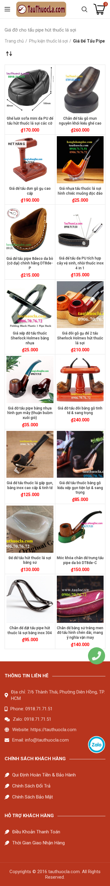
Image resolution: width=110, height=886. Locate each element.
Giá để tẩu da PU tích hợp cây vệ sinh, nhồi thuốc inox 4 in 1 (80, 263)
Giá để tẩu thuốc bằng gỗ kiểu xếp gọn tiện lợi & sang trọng (80, 488)
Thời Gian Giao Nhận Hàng (38, 843)
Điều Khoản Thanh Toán (36, 832)
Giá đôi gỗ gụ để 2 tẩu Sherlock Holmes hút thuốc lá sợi (80, 338)
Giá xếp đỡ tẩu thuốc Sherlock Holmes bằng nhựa (30, 338)
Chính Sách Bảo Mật (32, 797)
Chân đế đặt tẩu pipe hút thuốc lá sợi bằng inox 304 (30, 630)
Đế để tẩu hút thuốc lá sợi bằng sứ (30, 560)
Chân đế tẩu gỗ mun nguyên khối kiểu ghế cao (80, 120)
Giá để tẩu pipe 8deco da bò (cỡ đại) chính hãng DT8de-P (29, 263)
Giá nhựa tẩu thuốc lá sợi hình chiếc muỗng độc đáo (80, 191)
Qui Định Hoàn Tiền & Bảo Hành (44, 775)
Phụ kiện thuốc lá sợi (48, 41)
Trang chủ (14, 41)
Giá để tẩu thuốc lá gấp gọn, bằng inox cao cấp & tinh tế (30, 485)
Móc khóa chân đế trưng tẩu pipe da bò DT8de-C (80, 560)
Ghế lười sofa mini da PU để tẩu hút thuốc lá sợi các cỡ (30, 120)
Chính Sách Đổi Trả (31, 786)
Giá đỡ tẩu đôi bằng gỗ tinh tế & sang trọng (80, 410)
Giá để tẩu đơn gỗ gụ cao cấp (30, 191)
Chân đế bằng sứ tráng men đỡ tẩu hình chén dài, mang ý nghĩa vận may (80, 633)
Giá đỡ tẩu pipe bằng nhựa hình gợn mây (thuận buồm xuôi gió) (30, 413)
